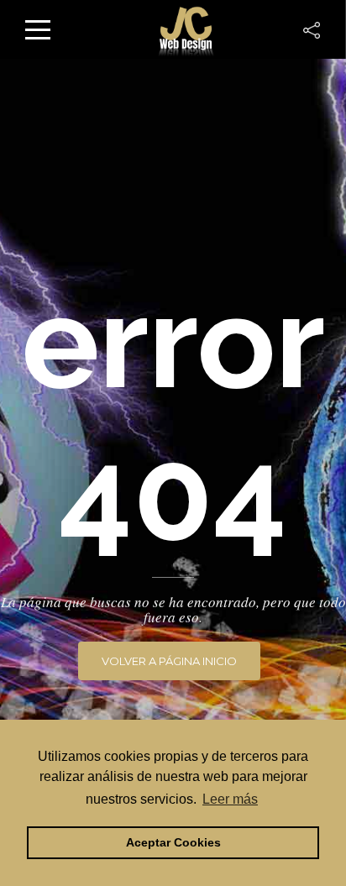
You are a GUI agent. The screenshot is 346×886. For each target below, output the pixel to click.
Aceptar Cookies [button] (173, 842)
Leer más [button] (230, 799)
